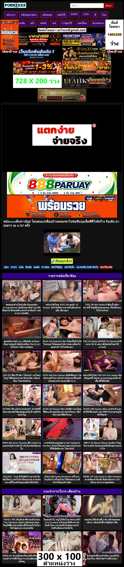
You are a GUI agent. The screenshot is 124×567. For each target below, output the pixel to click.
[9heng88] (86, 73)
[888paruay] (62, 145)
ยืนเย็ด (29, 267)
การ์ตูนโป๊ (67, 23)
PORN (74, 14)
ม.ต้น (21, 267)
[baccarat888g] (37, 45)
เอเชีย (22, 23)
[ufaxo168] (86, 59)
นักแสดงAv (98, 23)
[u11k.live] (86, 87)
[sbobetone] (37, 59)
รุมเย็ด (36, 267)
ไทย (104, 15)
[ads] (59, 565)
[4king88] (37, 73)
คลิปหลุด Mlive (29, 15)
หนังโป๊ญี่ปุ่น (56, 267)
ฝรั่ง (32, 23)
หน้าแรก (10, 15)
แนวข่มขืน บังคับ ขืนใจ (87, 267)
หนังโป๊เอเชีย (106, 267)
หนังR (43, 23)
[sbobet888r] (86, 45)
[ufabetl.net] (62, 101)
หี (95, 15)
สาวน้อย (45, 267)
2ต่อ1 (6, 267)
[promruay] (62, 217)
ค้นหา (109, 5)
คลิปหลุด (47, 15)
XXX (86, 14)
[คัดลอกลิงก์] (62, 261)
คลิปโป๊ (61, 15)
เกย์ (54, 23)
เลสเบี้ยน (82, 23)
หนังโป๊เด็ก (69, 267)
